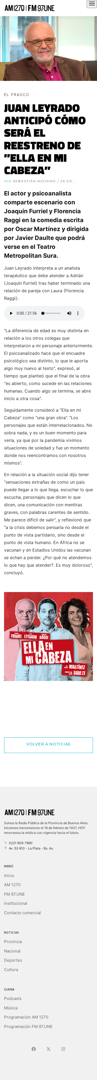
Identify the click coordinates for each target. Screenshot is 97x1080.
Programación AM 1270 (26, 1017)
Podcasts (13, 998)
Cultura (11, 969)
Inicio (9, 875)
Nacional (12, 951)
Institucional (15, 903)
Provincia (13, 941)
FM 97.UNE (14, 894)
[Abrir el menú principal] (92, 4)
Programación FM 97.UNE (28, 1026)
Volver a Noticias (48, 744)
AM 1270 (12, 884)
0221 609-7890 (20, 843)
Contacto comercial (22, 912)
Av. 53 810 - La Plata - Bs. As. (30, 848)
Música (11, 1007)
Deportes (13, 960)
